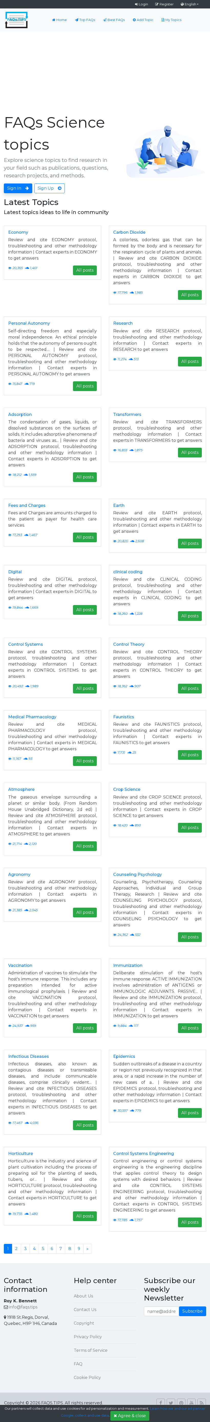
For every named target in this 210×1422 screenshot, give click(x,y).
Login (143, 4)
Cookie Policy (87, 1377)
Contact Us (85, 1309)
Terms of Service (91, 1350)
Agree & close (132, 1415)
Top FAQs (87, 20)
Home (61, 20)
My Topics (173, 20)
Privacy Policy (88, 1336)
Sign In (14, 188)
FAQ (78, 1364)
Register (167, 4)
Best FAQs (116, 20)
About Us (83, 1296)
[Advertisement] (105, 70)
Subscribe (192, 1311)
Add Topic (145, 20)
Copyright (84, 1323)
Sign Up (46, 188)
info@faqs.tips (23, 1307)
